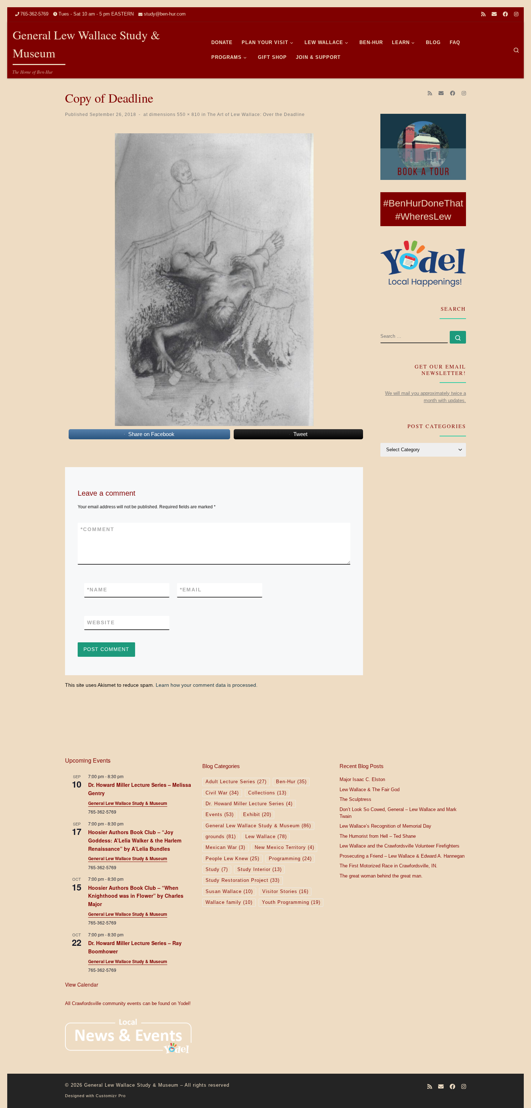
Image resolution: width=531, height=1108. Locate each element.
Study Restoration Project (243, 880)
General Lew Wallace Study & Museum (127, 803)
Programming (290, 858)
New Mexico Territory (284, 847)
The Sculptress (355, 799)
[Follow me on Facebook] (505, 14)
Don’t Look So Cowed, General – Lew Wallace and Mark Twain (398, 813)
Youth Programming (291, 902)
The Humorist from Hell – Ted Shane (378, 836)
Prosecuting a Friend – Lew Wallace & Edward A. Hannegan (402, 856)
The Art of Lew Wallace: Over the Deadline (255, 114)
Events (220, 814)
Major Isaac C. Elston (362, 779)
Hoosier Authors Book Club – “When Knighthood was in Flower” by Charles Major (136, 895)
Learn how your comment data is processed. (207, 685)
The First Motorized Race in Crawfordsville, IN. (388, 865)
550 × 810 (188, 114)
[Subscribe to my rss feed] (483, 14)
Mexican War (225, 847)
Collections (267, 793)
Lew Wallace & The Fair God (370, 789)
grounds (221, 836)
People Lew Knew (232, 858)
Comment (98, 529)
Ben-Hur (291, 781)
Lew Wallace (266, 836)
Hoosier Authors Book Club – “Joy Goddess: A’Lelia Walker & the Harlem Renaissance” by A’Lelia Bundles (134, 840)
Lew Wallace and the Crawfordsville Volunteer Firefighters (399, 846)
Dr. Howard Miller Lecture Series (249, 803)
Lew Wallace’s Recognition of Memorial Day (385, 826)
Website (101, 622)
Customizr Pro (111, 1096)
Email (191, 589)
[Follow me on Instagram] (516, 14)
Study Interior (259, 869)
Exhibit (257, 814)
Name (97, 589)
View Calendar (81, 984)
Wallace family (229, 902)
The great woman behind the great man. (381, 876)
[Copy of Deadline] (214, 279)
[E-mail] (494, 14)
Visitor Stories (285, 891)
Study (217, 869)
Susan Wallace (229, 891)
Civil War (222, 793)
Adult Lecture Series (236, 781)
